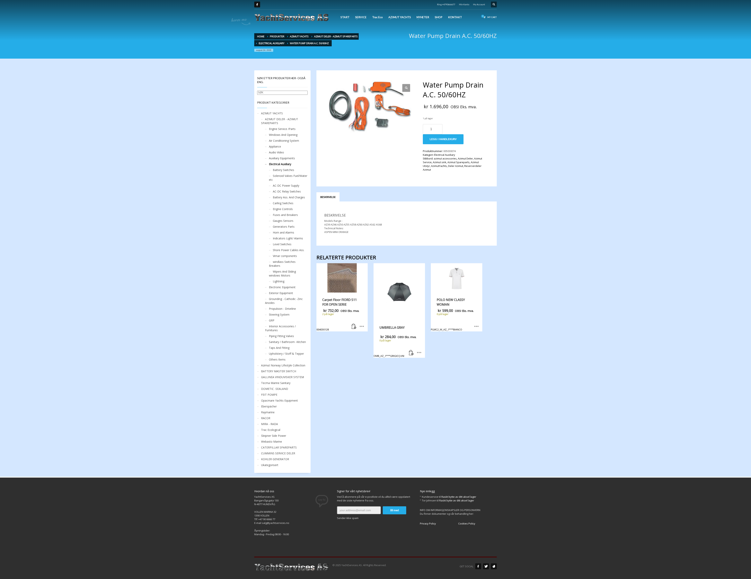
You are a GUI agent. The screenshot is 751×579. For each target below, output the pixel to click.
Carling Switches (283, 203)
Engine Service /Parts (282, 129)
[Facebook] (257, 4)
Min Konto (464, 4)
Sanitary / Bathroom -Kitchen (287, 342)
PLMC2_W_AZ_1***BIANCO (452, 314)
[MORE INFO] (362, 326)
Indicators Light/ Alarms (288, 238)
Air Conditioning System (284, 140)
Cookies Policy (466, 523)
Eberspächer (269, 406)
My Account (479, 4)
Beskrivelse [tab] (328, 197)
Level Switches (282, 244)
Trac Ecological (270, 430)
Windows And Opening (283, 135)
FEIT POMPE (269, 394)
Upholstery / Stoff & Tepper (286, 353)
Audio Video (276, 152)
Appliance (275, 146)
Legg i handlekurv (443, 139)
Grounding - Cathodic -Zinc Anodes (284, 301)
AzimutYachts (439, 166)
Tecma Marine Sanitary (275, 383)
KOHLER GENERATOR (275, 459)
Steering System (279, 314)
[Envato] (494, 566)
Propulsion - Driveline (282, 309)
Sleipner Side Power (273, 436)
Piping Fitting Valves (281, 336)
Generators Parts (284, 226)
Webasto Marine (271, 441)
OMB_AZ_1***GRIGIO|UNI (395, 341)
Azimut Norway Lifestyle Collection (283, 365)
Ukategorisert (269, 465)
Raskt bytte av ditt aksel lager (458, 496)
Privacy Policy (428, 523)
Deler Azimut (455, 166)
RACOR (265, 418)
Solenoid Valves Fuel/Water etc (288, 178)
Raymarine (268, 412)
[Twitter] (486, 566)
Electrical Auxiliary (444, 155)
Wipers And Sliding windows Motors (282, 273)
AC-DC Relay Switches (287, 191)
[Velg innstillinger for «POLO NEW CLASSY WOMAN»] (476, 326)
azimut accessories (445, 158)
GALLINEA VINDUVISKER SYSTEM (282, 377)
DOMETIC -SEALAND (274, 389)
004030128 (337, 314)
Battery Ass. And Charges (289, 197)
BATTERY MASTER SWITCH (278, 371)
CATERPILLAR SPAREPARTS (279, 447)
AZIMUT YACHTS (272, 113)
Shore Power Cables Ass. (288, 250)
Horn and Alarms (283, 232)
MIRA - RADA (269, 424)
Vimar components (285, 256)
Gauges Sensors (283, 221)
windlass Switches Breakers (282, 264)
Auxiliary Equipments (282, 158)
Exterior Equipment (281, 293)
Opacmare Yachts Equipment (279, 400)
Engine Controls (283, 209)
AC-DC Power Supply (286, 185)
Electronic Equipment (282, 287)
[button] (406, 88)
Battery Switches (283, 170)
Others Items (277, 359)
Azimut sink (439, 162)
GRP (271, 320)
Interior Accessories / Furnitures (280, 328)
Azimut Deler (465, 158)
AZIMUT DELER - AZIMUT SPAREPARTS (279, 121)
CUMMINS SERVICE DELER (278, 453)
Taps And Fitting (279, 348)
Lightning (278, 281)
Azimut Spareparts (458, 162)
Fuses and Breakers (285, 215)
